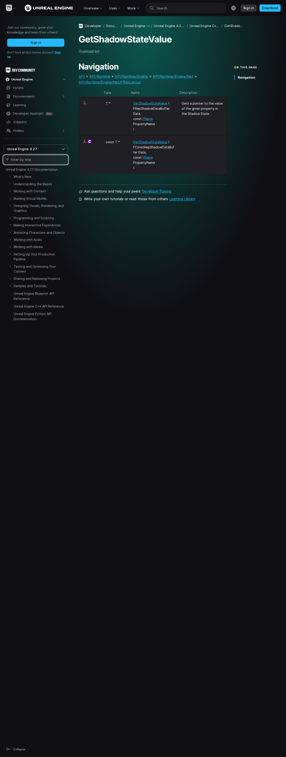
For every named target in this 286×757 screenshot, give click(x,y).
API (82, 76)
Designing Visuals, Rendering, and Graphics (39, 208)
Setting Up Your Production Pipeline (34, 256)
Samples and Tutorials (30, 286)
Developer (93, 26)
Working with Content (30, 191)
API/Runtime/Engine (131, 76)
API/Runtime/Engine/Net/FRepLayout (110, 82)
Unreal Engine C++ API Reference (39, 306)
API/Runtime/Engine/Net (173, 76)
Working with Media (28, 247)
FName (148, 119)
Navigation (246, 77)
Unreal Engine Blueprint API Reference (34, 296)
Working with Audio (28, 240)
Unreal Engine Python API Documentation (32, 316)
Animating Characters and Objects (39, 232)
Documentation (112, 26)
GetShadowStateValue (150, 103)
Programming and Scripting (34, 218)
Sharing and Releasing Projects (37, 278)
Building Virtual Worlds (30, 198)
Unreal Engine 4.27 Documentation (32, 169)
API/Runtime (99, 76)
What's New (22, 177)
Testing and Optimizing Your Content (35, 269)
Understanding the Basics (33, 184)
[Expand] (10, 176)
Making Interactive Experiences (37, 225)
